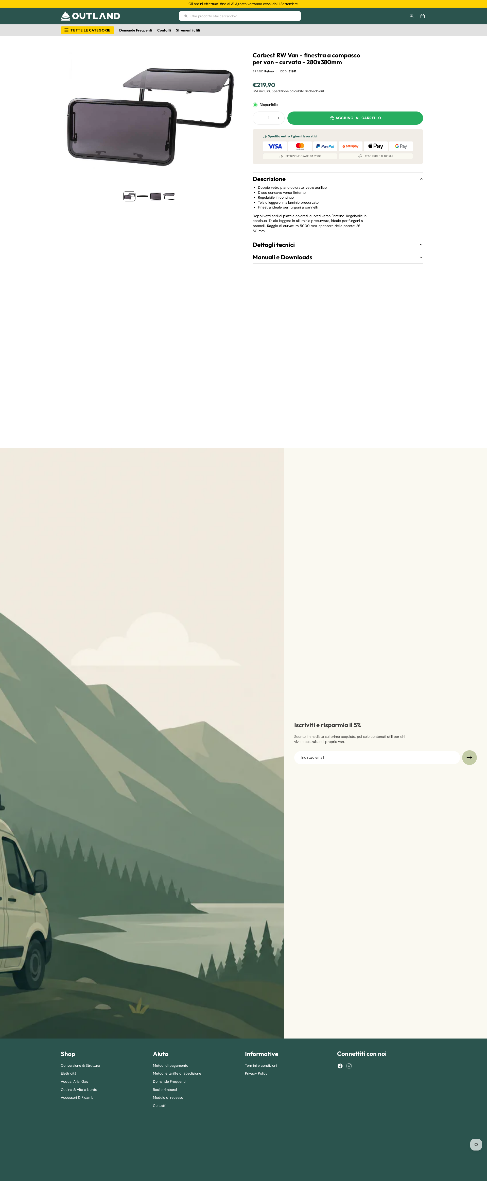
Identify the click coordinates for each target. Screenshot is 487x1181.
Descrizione (269, 179)
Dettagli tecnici (274, 244)
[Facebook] (340, 1066)
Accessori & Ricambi (77, 1097)
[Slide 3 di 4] (155, 196)
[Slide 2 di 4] (142, 196)
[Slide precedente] (66, 116)
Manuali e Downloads (282, 257)
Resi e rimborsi (165, 1089)
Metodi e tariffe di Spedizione (177, 1073)
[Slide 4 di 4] (169, 196)
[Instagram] (349, 1066)
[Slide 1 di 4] (129, 196)
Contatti (159, 1105)
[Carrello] (422, 16)
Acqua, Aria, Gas (74, 1081)
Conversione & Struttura (80, 1065)
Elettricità (68, 1073)
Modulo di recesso (168, 1097)
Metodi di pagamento (170, 1065)
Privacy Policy (256, 1073)
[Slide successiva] (231, 116)
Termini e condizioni (261, 1065)
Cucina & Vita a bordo (79, 1089)
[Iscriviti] (469, 757)
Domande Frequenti (169, 1081)
